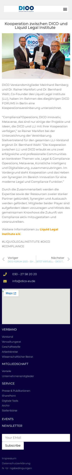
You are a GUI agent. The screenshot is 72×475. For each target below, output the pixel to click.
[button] (65, 9)
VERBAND (9, 329)
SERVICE (8, 383)
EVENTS (7, 419)
